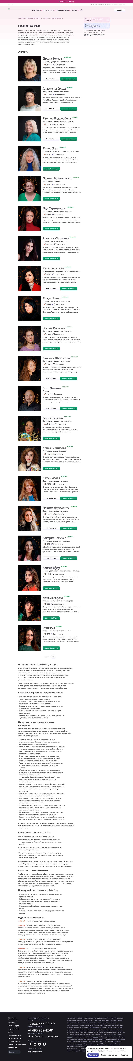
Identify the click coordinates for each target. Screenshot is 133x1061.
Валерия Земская (54, 538)
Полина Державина (56, 508)
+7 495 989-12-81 (40, 1030)
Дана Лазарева (53, 597)
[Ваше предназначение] (97, 26)
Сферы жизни (63, 10)
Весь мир (12, 1052)
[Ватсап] (91, 5)
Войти (119, 10)
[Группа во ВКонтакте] (35, 1044)
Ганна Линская (53, 418)
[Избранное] (38, 58)
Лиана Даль (51, 148)
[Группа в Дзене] (39, 1044)
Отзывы (10, 5)
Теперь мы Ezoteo (65, 2)
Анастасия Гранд (54, 88)
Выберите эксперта (34, 18)
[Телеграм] (94, 5)
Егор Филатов (52, 388)
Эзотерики (36, 10)
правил (80, 1044)
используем (94, 1048)
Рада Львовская (53, 268)
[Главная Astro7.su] (19, 10)
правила (114, 1034)
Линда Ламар (52, 298)
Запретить (124, 1055)
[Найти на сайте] (81, 10)
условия (94, 1034)
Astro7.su (21, 18)
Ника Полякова (50, 948)
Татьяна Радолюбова (57, 118)
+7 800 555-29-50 (98, 35)
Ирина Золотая (53, 58)
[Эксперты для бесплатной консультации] (97, 19)
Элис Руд (49, 627)
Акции (74, 10)
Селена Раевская (54, 328)
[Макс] (96, 5)
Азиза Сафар (51, 567)
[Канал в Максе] (35, 1036)
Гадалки (46, 18)
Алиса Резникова (54, 448)
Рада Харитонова (54, 925)
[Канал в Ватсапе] (29, 1036)
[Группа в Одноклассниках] (44, 1044)
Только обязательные (109, 1055)
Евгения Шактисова (57, 358)
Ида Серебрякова (54, 208)
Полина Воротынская (57, 178)
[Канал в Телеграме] (32, 1036)
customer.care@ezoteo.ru (48, 1036)
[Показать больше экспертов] (53, 656)
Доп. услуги (49, 10)
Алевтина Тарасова (56, 238)
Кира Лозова (51, 478)
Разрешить (93, 1055)
